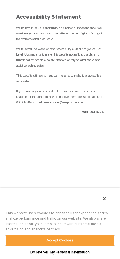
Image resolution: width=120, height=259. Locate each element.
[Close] (104, 199)
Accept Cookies (60, 240)
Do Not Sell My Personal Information (60, 252)
